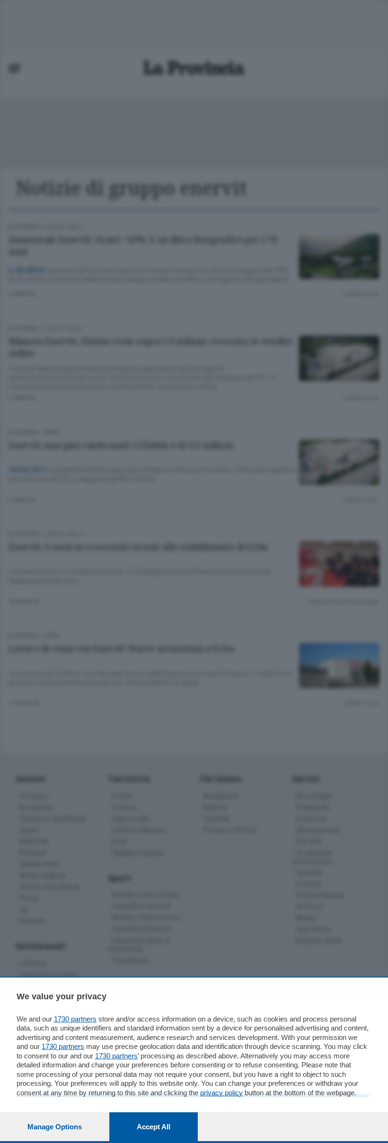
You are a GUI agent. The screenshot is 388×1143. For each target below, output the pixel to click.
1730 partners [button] (75, 1019)
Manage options (54, 1127)
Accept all (153, 1127)
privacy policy (221, 1093)
